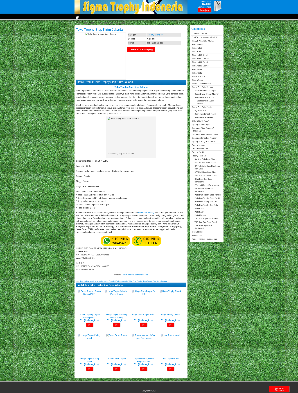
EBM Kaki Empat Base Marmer (207, 185)
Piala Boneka (197, 44)
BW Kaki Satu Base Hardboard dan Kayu (207, 167)
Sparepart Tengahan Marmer (204, 138)
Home (77, 23)
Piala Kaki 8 (199, 212)
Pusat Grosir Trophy (117, 359)
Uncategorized (198, 232)
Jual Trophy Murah (170, 359)
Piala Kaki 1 (197, 48)
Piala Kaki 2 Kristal (200, 55)
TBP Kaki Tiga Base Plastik (205, 222)
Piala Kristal (197, 69)
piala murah (103, 281)
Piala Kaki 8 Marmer (200, 66)
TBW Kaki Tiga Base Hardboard (203, 226)
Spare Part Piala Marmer (202, 87)
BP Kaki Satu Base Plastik (205, 163)
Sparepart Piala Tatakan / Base (205, 134)
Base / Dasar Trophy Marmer (206, 94)
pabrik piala (94, 281)
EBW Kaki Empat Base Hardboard (204, 190)
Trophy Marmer (89, 23)
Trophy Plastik (198, 152)
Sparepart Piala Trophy (204, 97)
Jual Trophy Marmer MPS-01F (204, 37)
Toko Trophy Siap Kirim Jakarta (99, 29)
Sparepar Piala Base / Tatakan (206, 102)
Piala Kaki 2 (197, 51)
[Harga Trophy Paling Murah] (89, 338)
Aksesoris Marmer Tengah (205, 91)
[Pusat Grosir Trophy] (116, 335)
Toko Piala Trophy (135, 281)
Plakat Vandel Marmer (201, 84)
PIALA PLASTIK (198, 76)
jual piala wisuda (199, 34)
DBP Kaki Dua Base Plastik (205, 176)
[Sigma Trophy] (130, 13)
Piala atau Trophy (146, 212)
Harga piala (84, 281)
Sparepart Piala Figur (201, 124)
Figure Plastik (200, 111)
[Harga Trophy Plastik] (170, 291)
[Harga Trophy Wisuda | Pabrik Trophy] (116, 294)
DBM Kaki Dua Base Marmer (206, 172)
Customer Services (279, 389)
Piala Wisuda (197, 80)
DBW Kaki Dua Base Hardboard (203, 180)
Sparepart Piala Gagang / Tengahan (203, 129)
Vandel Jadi (197, 235)
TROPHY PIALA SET (201, 149)
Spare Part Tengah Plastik (205, 114)
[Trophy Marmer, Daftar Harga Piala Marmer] (143, 338)
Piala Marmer (200, 215)
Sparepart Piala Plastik (204, 117)
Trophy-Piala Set (199, 156)
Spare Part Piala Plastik (202, 107)
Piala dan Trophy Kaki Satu (206, 205)
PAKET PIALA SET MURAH (203, 41)
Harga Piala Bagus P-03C (143, 315)
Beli (89, 324)
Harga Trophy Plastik (170, 315)
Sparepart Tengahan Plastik (204, 142)
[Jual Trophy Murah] (170, 335)
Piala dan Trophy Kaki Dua (205, 202)
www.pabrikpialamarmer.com (135, 275)
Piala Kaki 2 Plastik (200, 62)
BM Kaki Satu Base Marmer (206, 159)
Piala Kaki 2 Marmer (200, 59)
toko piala (124, 281)
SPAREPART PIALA (200, 121)
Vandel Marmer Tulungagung (204, 239)
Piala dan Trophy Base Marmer (207, 195)
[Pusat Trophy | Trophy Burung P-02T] (89, 294)
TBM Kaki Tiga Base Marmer (206, 219)
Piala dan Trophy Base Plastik (207, 198)
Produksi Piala (114, 281)
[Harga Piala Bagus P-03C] (143, 294)
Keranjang (204, 10)
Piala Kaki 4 (199, 208)
